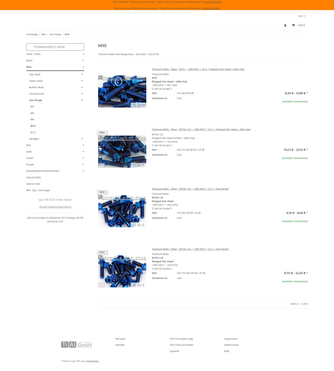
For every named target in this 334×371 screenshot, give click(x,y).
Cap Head (34, 74)
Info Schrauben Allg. (181, 338)
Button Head (36, 87)
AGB (226, 351)
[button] (285, 25)
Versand (120, 338)
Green (29, 158)
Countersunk (36, 93)
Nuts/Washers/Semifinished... (43, 171)
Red (28, 145)
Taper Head (36, 80)
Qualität (174, 351)
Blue (28, 67)
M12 (32, 132)
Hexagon (34, 138)
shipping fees (92, 361)
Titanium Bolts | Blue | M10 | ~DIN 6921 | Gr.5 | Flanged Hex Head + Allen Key (198, 69)
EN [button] (300, 16)
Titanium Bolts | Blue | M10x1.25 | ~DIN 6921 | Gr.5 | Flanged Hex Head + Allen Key (201, 129)
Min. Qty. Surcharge (38, 190)
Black (29, 60)
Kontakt (120, 344)
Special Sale (33, 183)
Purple (30, 164)
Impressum (230, 338)
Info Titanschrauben (181, 344)
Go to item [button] (283, 112)
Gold (29, 151)
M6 (32, 113)
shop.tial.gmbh (212, 1)
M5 (32, 106)
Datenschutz (231, 344)
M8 (32, 119)
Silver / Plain (33, 54)
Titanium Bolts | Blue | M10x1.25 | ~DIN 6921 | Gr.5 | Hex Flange (190, 188)
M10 (32, 125)
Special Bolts (33, 177)
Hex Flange (35, 100)
